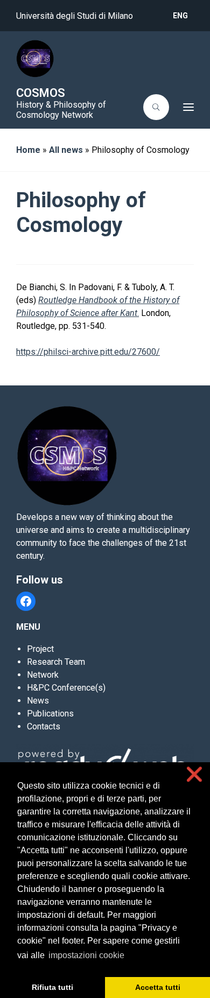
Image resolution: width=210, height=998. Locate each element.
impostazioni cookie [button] (86, 955)
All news (66, 150)
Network (43, 675)
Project (40, 649)
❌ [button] (194, 774)
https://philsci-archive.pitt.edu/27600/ (88, 352)
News (38, 700)
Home (28, 150)
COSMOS (40, 93)
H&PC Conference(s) (66, 688)
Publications (50, 713)
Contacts (43, 726)
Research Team (56, 662)
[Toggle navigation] (185, 107)
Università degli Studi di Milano (74, 16)
